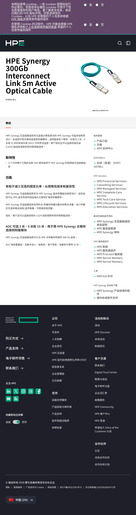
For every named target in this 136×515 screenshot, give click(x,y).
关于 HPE (57, 325)
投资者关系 (58, 366)
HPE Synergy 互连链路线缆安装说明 (113, 223)
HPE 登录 (100, 420)
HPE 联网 (102, 246)
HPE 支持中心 (105, 148)
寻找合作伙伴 (102, 457)
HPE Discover (102, 332)
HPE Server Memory (110, 257)
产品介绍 (102, 140)
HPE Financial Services (111, 181)
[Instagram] (23, 391)
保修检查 (57, 427)
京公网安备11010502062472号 (100, 487)
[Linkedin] (8, 391)
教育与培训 (101, 379)
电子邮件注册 (102, 386)
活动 (97, 325)
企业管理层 (58, 373)
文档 (99, 144)
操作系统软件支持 (107, 297)
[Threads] (31, 391)
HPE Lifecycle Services (111, 203)
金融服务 (100, 400)
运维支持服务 (59, 400)
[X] (16, 391)
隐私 (8, 487)
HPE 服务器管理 (106, 228)
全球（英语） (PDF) (109, 162)
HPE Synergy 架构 (108, 232)
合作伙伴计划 (102, 464)
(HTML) (98, 166)
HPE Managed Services (111, 188)
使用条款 (18, 487)
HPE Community (104, 406)
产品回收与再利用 (62, 406)
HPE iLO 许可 (105, 276)
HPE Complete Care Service (109, 194)
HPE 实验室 (58, 353)
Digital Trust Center (106, 372)
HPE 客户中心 (102, 413)
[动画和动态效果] (16, 422)
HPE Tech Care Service (111, 199)
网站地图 (52, 487)
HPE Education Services (112, 206)
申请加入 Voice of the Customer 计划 (107, 429)
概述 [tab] (8, 123)
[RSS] (16, 399)
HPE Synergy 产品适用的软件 (113, 292)
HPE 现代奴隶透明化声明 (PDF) (69, 360)
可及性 (55, 332)
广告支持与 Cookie (35, 487)
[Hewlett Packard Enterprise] (15, 43)
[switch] (14, 422)
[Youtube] (8, 399)
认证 (97, 450)
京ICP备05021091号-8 (71, 487)
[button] (119, 43)
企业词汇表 (101, 393)
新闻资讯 (100, 346)
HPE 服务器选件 (106, 250)
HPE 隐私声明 (20, 19)
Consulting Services (110, 184)
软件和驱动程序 (60, 420)
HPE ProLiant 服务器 (110, 254)
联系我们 (100, 365)
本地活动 (100, 339)
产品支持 (57, 413)
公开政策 (57, 380)
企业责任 (57, 346)
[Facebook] (38, 391)
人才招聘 (57, 339)
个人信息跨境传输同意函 (41, 27)
